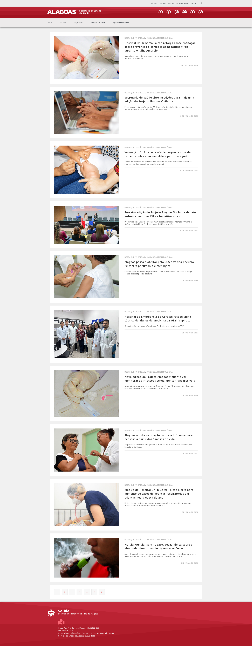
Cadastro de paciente (166, 3)
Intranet (63, 22)
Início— (153, 3)
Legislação (78, 22)
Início (50, 22)
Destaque (129, 38)
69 (94, 592)
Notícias (140, 38)
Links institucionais (98, 22)
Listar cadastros (182, 3)
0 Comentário (133, 65)
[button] (201, 3)
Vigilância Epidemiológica (160, 38)
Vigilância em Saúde (121, 22)
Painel (193, 3)
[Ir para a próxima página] (102, 592)
